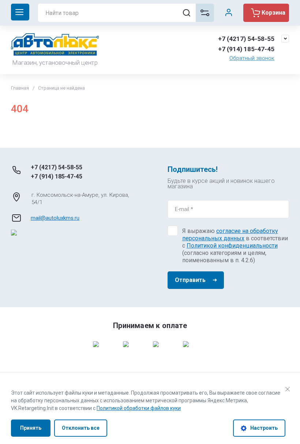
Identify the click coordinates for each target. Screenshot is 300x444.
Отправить (190, 279)
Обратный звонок (251, 58)
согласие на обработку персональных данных (230, 234)
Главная (20, 88)
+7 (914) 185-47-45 (246, 49)
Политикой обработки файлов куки (139, 408)
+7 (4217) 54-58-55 (246, 38)
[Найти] (186, 13)
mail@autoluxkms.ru (55, 218)
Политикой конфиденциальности (232, 245)
